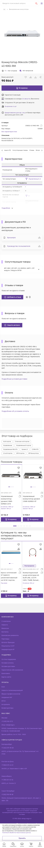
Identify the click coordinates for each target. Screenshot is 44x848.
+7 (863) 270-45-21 (7, 765)
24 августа (26, 99)
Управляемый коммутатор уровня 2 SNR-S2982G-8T (31, 499)
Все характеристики (9, 132)
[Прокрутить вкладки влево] (2, 150)
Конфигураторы (7, 708)
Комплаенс (6, 673)
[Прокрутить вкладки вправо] (42, 150)
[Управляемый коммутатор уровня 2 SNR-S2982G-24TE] (11, 475)
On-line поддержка (9, 659)
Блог (3, 687)
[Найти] (36, 3)
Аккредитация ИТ (8, 650)
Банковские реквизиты (10, 635)
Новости (5, 625)
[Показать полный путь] (4, 9)
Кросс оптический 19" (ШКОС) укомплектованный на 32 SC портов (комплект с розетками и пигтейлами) (9, 576)
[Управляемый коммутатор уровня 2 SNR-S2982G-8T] (33, 475)
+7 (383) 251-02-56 (7, 780)
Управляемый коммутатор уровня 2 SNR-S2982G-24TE (7, 500)
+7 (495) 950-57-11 (7, 721)
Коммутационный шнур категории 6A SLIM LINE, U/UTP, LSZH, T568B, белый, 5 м (31, 576)
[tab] (20, 150)
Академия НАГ (7, 697)
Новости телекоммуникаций (12, 690)
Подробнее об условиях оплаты (15, 411)
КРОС (4, 701)
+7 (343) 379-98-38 (8, 748)
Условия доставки (8, 666)
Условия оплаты (8, 663)
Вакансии (5, 628)
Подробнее (6, 208)
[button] (22, 34)
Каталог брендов (8, 642)
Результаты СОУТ (8, 646)
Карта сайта (6, 677)
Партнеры (5, 639)
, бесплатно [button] (30, 99)
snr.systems (6, 704)
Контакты (5, 632)
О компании (6, 621)
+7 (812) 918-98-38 (7, 795)
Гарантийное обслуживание (12, 670)
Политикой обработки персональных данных (16, 833)
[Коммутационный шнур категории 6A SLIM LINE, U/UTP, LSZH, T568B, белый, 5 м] (33, 552)
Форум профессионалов (11, 694)
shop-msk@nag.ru (8, 725)
